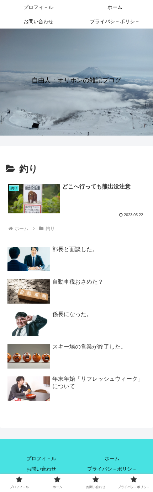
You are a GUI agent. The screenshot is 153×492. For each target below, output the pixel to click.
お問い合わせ (41, 469)
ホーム (112, 458)
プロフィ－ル (41, 458)
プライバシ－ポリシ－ (112, 469)
